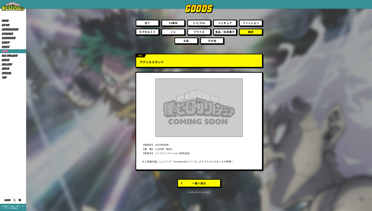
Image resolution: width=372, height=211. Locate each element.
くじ (173, 32)
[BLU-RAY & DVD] (13, 56)
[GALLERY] (13, 64)
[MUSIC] (13, 47)
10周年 (173, 23)
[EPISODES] (13, 34)
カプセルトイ (147, 32)
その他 (212, 41)
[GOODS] (13, 51)
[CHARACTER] (13, 38)
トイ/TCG (199, 23)
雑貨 (251, 32)
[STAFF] (13, 42)
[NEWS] (13, 21)
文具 (186, 41)
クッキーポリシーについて (199, 192)
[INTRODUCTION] (13, 29)
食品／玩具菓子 (225, 32)
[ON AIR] (13, 25)
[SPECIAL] (13, 73)
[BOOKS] (13, 60)
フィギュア (225, 23)
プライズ (199, 32)
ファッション (251, 23)
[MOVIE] (13, 69)
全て (147, 23)
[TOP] (13, 77)
